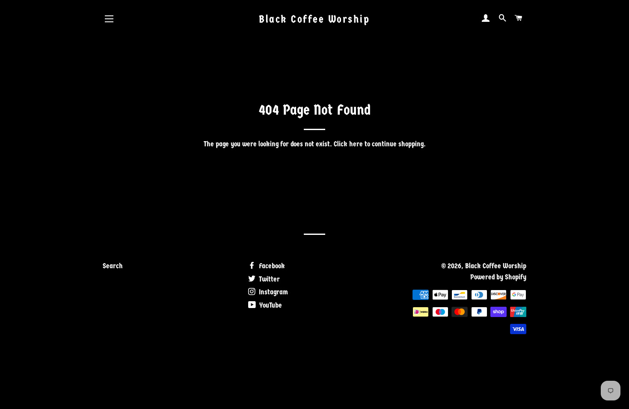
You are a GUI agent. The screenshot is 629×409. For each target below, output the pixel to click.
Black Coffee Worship (314, 19)
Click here (348, 144)
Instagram (272, 292)
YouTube (270, 305)
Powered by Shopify (498, 277)
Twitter (268, 279)
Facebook (271, 266)
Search (113, 266)
